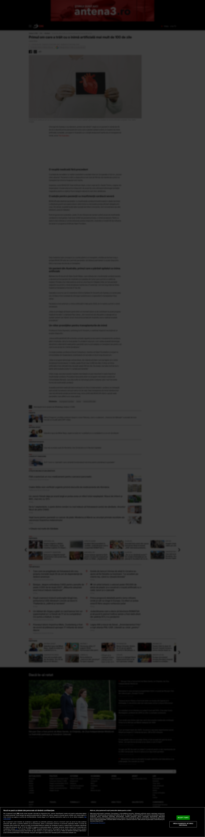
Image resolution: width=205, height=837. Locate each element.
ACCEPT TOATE (183, 818)
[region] (102, 822)
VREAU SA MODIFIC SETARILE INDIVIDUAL (183, 824)
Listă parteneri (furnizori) (97, 823)
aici (17, 829)
